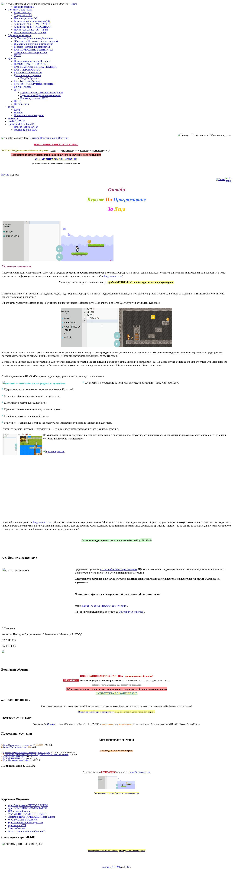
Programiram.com (113, 276)
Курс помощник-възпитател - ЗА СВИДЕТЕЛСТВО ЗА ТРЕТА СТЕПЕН (36, 754)
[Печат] (220, 179)
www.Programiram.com (140, 772)
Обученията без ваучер (131, 611)
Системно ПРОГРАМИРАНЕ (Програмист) (31, 816)
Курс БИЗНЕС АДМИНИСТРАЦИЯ (27, 814)
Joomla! (106, 867)
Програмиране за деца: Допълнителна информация (116, 793)
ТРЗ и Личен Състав (19, 811)
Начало (5, 174)
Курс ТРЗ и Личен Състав (14, 746)
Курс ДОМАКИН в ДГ (13, 756)
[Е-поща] (228, 180)
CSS (128, 867)
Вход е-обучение (17, 828)
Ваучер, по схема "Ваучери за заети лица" (104, 605)
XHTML (116, 867)
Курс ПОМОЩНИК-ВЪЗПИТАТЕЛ (27, 808)
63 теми (50, 724)
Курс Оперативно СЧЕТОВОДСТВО (28, 805)
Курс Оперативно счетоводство (17, 744)
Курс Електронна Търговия (22, 819)
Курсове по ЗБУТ (17, 825)
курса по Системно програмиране (118, 569)
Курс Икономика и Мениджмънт (25, 822)
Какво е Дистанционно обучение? (26, 831)
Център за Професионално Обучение (49, 138)
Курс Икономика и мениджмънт (17, 760)
